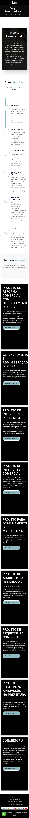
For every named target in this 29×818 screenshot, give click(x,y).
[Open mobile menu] (1, 2)
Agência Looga (18, 804)
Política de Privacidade (7, 812)
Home (7, 14)
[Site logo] (14, 2)
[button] (4, 814)
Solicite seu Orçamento (11, 327)
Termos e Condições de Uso (20, 812)
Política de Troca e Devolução (10, 814)
